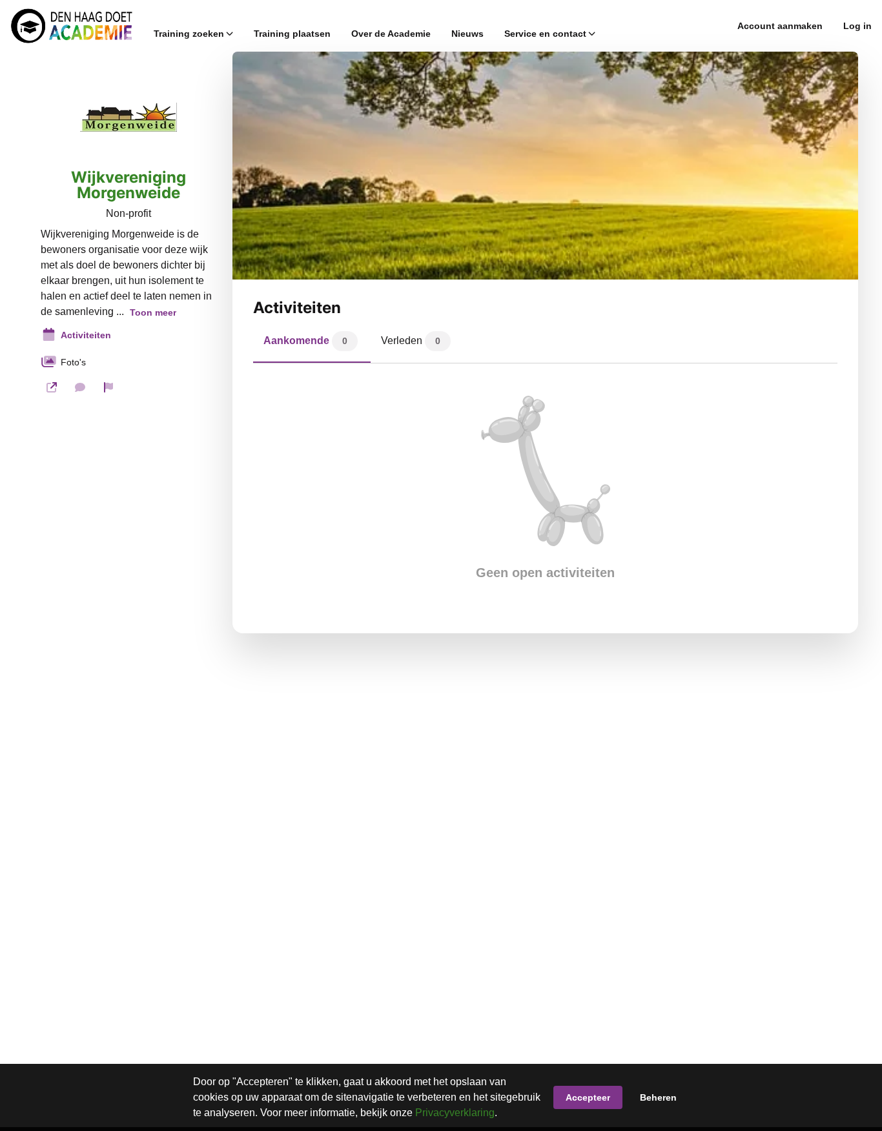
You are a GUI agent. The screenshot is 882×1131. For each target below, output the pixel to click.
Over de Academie (391, 33)
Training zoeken (189, 33)
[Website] (52, 387)
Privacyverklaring (455, 1112)
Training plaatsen (292, 33)
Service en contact (545, 33)
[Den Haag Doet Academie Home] (71, 25)
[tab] (312, 344)
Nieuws (467, 33)
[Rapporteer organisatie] (108, 387)
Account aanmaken (780, 26)
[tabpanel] (545, 488)
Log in (857, 26)
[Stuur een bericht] (80, 387)
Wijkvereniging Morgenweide (128, 185)
